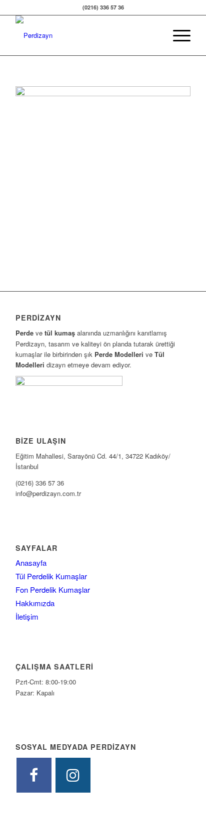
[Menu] (176, 35)
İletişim (27, 616)
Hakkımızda (35, 603)
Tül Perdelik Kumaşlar (51, 576)
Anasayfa (31, 562)
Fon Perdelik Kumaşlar (53, 589)
